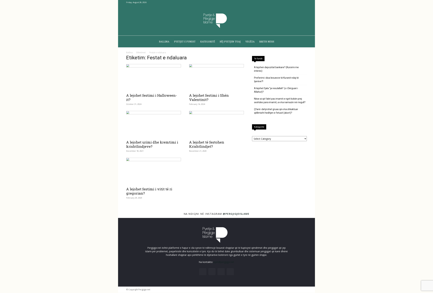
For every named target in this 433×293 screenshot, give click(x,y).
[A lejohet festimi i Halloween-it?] (153, 77)
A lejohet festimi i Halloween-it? (151, 97)
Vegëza (250, 41)
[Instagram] (293, 2)
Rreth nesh (266, 41)
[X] (298, 2)
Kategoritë (207, 41)
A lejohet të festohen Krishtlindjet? (206, 144)
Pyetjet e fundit (185, 41)
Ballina (164, 41)
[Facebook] (287, 2)
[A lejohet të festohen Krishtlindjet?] (216, 124)
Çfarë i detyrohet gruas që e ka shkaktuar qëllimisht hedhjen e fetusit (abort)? (276, 111)
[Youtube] (304, 2)
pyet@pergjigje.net (224, 262)
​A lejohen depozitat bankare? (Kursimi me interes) (276, 69)
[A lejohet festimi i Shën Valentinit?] (216, 77)
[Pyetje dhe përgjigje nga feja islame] (216, 20)
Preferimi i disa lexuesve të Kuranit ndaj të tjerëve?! (276, 79)
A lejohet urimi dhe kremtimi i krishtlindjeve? (152, 144)
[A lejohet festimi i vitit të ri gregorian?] (153, 171)
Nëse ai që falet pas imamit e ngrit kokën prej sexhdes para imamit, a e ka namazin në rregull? (279, 100)
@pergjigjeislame (236, 213)
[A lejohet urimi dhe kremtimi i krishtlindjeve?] (153, 124)
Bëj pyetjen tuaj (230, 41)
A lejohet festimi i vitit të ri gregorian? (149, 191)
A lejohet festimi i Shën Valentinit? (209, 97)
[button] (303, 41)
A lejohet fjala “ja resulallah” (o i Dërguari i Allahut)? (276, 90)
